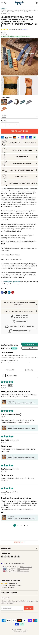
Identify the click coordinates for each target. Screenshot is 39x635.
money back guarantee (12, 281)
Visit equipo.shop (23, 571)
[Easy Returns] (19, 322)
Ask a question (29, 348)
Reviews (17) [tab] (10, 370)
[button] (4, 402)
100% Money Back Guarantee (22, 163)
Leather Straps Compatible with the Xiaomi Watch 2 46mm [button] (21, 403)
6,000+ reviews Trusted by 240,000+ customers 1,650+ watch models (11, 585)
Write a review (29, 344)
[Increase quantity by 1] (16, 124)
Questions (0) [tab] (29, 370)
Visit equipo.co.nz (26, 567)
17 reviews (24, 29)
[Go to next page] (27, 525)
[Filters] (3, 375)
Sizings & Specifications (22, 150)
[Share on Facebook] (2, 292)
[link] (19, 29)
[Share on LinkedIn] (9, 292)
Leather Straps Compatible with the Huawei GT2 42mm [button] (21, 429)
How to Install (22, 157)
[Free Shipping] (19, 316)
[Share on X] (5, 292)
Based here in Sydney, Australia (22, 183)
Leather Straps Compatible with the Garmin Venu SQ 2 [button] (21, 458)
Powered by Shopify (20, 631)
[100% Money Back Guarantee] (19, 326)
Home (3, 8)
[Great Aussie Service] (19, 331)
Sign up (28, 608)
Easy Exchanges (21, 177)
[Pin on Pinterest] (12, 292)
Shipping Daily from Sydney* (22, 170)
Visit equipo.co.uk (23, 569)
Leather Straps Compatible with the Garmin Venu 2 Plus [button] (21, 518)
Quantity (3, 121)
